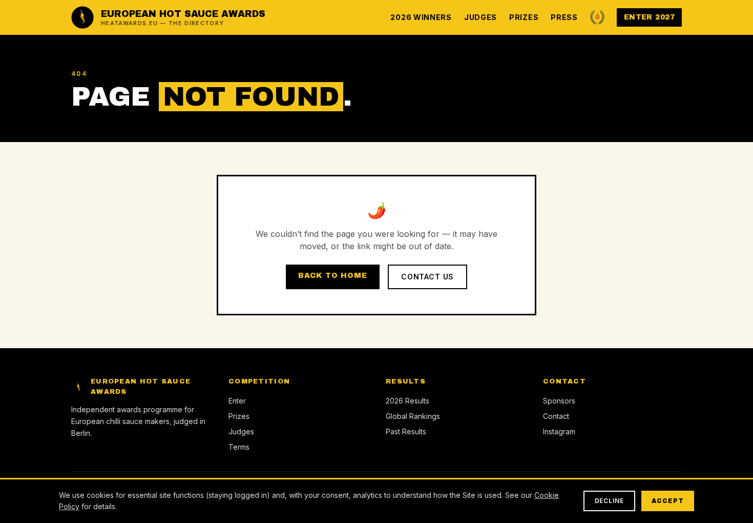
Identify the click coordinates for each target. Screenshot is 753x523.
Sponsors (559, 400)
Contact (556, 416)
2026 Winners (420, 17)
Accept (668, 501)
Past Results (406, 431)
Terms (238, 446)
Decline (609, 501)
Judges (480, 17)
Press (564, 17)
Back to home (332, 275)
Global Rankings (413, 416)
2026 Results (407, 400)
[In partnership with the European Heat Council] (597, 17)
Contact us (427, 276)
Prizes (523, 17)
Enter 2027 (649, 17)
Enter (237, 400)
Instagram (559, 431)
